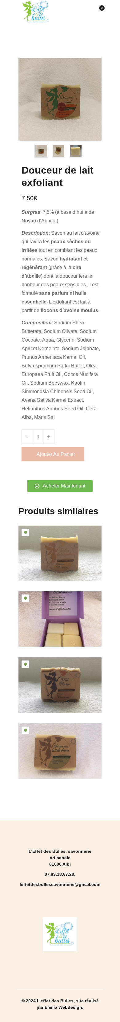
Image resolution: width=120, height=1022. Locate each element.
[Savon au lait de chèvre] (60, 751)
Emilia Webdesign (63, 1007)
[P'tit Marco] (60, 685)
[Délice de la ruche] (60, 553)
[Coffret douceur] (60, 619)
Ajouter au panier (56, 454)
